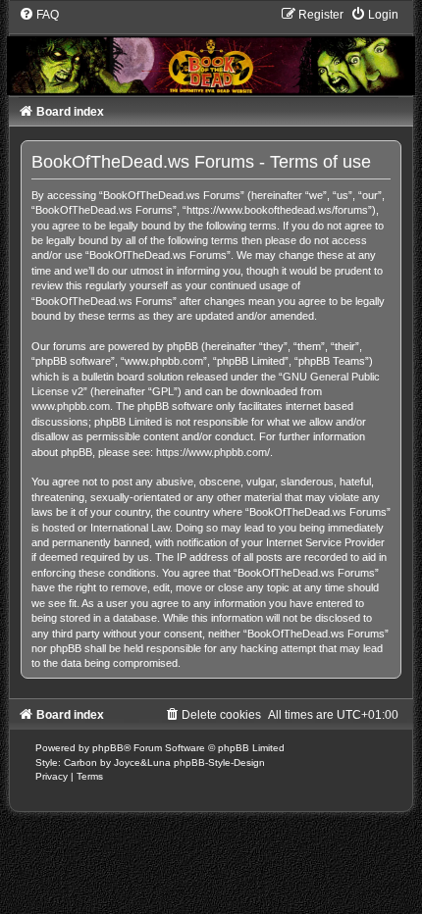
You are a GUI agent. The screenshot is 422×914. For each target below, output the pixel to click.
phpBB (108, 747)
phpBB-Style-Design (219, 762)
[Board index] (211, 51)
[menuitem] (39, 15)
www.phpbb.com (70, 406)
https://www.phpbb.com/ (213, 452)
